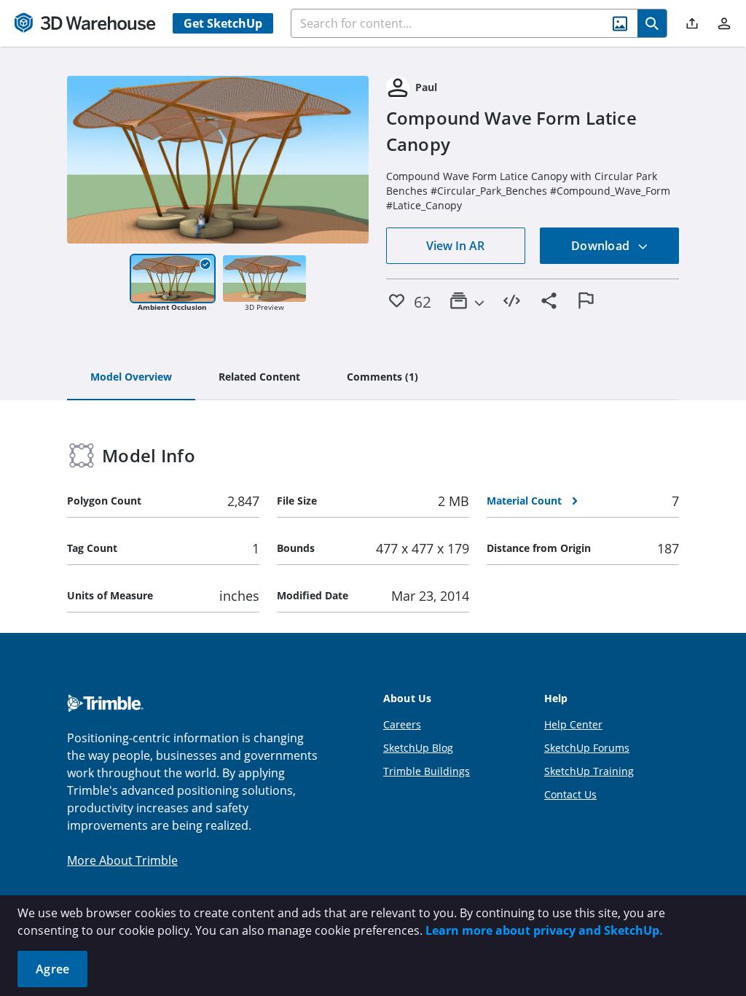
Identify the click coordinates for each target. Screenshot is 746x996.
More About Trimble (122, 860)
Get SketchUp (223, 23)
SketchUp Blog (418, 748)
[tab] (131, 377)
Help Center (573, 724)
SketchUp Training (589, 771)
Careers (402, 724)
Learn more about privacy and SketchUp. (544, 930)
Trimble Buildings (426, 771)
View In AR (455, 246)
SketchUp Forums (586, 748)
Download (601, 246)
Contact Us (570, 794)
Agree (52, 969)
